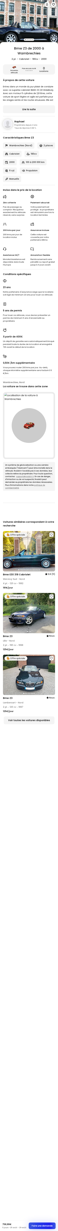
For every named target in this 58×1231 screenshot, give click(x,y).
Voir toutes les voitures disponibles (29, 720)
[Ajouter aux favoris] (51, 535)
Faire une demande (42, 1225)
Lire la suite (29, 109)
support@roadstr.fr (25, 476)
